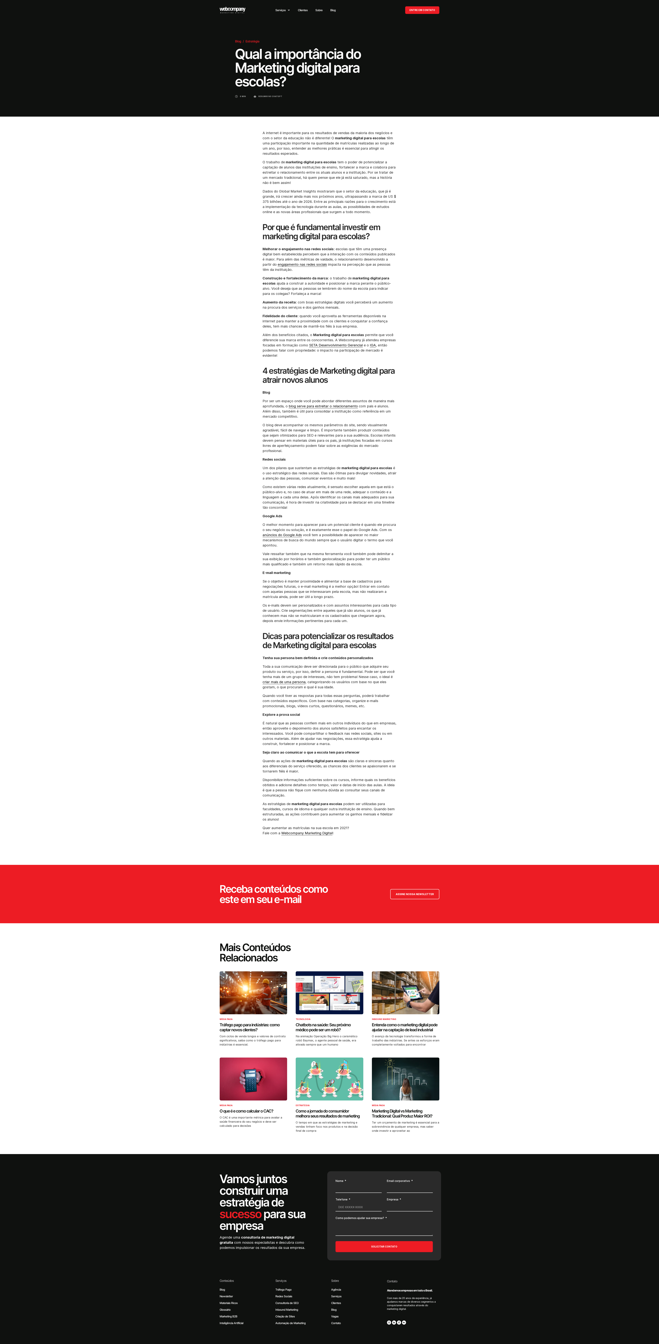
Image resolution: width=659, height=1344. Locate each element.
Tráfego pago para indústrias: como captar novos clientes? (250, 1027)
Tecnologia (303, 1019)
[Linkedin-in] (394, 1322)
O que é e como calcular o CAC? (246, 1111)
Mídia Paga (226, 1019)
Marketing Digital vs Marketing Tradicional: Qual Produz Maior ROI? (402, 1114)
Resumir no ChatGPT (270, 96)
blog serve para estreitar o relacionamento (323, 406)
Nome (340, 1181)
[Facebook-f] (399, 1322)
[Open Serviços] (288, 10)
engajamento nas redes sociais (302, 264)
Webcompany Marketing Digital (306, 833)
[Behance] (404, 1322)
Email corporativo (399, 1181)
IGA (373, 345)
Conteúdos (227, 1281)
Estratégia (252, 41)
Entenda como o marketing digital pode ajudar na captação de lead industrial (404, 1027)
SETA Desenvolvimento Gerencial (336, 345)
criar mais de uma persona (284, 682)
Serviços (281, 1281)
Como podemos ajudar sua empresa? (360, 1218)
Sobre (335, 1281)
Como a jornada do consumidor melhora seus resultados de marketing (328, 1114)
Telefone (342, 1199)
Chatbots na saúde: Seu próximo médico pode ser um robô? (323, 1027)
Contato (392, 1281)
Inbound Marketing (384, 1019)
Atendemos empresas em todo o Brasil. (410, 1290)
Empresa (393, 1199)
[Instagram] (389, 1322)
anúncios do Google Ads (282, 535)
